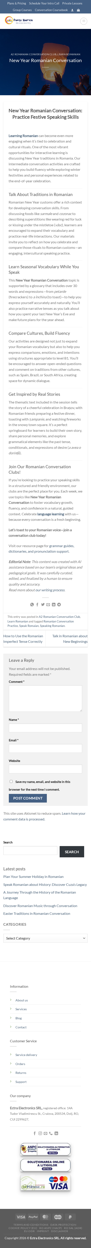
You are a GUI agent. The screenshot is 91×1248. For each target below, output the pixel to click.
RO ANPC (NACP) (50, 1228)
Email (14, 740)
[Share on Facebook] (37, 605)
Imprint (43, 1231)
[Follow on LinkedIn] (56, 1134)
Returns (20, 1073)
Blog (18, 1018)
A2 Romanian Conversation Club (33, 54)
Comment (17, 681)
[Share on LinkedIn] (53, 605)
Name (14, 719)
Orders (20, 1064)
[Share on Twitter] (43, 605)
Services (21, 1009)
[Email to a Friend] (48, 605)
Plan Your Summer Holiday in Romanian (33, 876)
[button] (72, 10)
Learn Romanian (68, 54)
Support (21, 1082)
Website (14, 761)
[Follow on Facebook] (34, 1134)
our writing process (49, 590)
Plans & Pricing (16, 3)
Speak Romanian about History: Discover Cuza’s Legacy (45, 884)
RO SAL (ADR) (73, 1228)
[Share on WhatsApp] (32, 605)
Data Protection (63, 1224)
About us (21, 1000)
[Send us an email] (45, 1134)
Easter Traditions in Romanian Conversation (36, 913)
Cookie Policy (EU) (23, 1228)
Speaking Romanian (52, 626)
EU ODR (29, 1231)
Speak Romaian (29, 626)
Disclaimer (59, 1231)
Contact (21, 1027)
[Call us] (51, 1134)
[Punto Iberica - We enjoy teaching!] (25, 21)
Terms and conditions (30, 1224)
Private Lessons (72, 3)
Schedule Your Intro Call (44, 3)
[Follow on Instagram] (40, 1134)
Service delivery (26, 1055)
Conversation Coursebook (51, 10)
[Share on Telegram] (59, 605)
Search (8, 842)
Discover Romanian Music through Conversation (40, 906)
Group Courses (22, 10)
